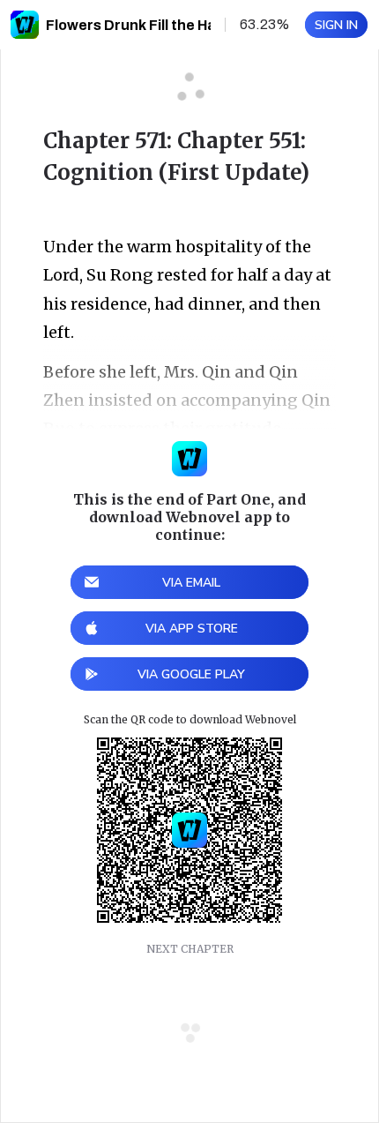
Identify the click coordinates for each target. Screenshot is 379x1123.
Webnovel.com (25, 25)
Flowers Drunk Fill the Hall (134, 25)
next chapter (190, 948)
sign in (336, 25)
